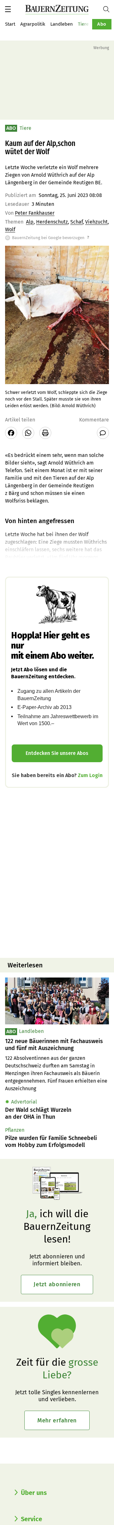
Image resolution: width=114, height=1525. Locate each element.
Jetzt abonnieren (57, 1284)
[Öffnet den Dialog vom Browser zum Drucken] (45, 433)
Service (31, 1519)
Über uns (34, 1493)
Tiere (83, 24)
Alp (30, 222)
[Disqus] (57, 872)
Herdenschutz (52, 222)
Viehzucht (96, 222)
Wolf (10, 229)
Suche (108, 9)
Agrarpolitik (32, 24)
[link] (57, 1045)
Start (10, 24)
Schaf (76, 222)
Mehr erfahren (57, 1420)
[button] (8, 9)
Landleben (61, 24)
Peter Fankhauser (34, 213)
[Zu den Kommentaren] (103, 433)
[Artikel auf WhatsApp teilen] (28, 433)
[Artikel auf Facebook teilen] (11, 433)
